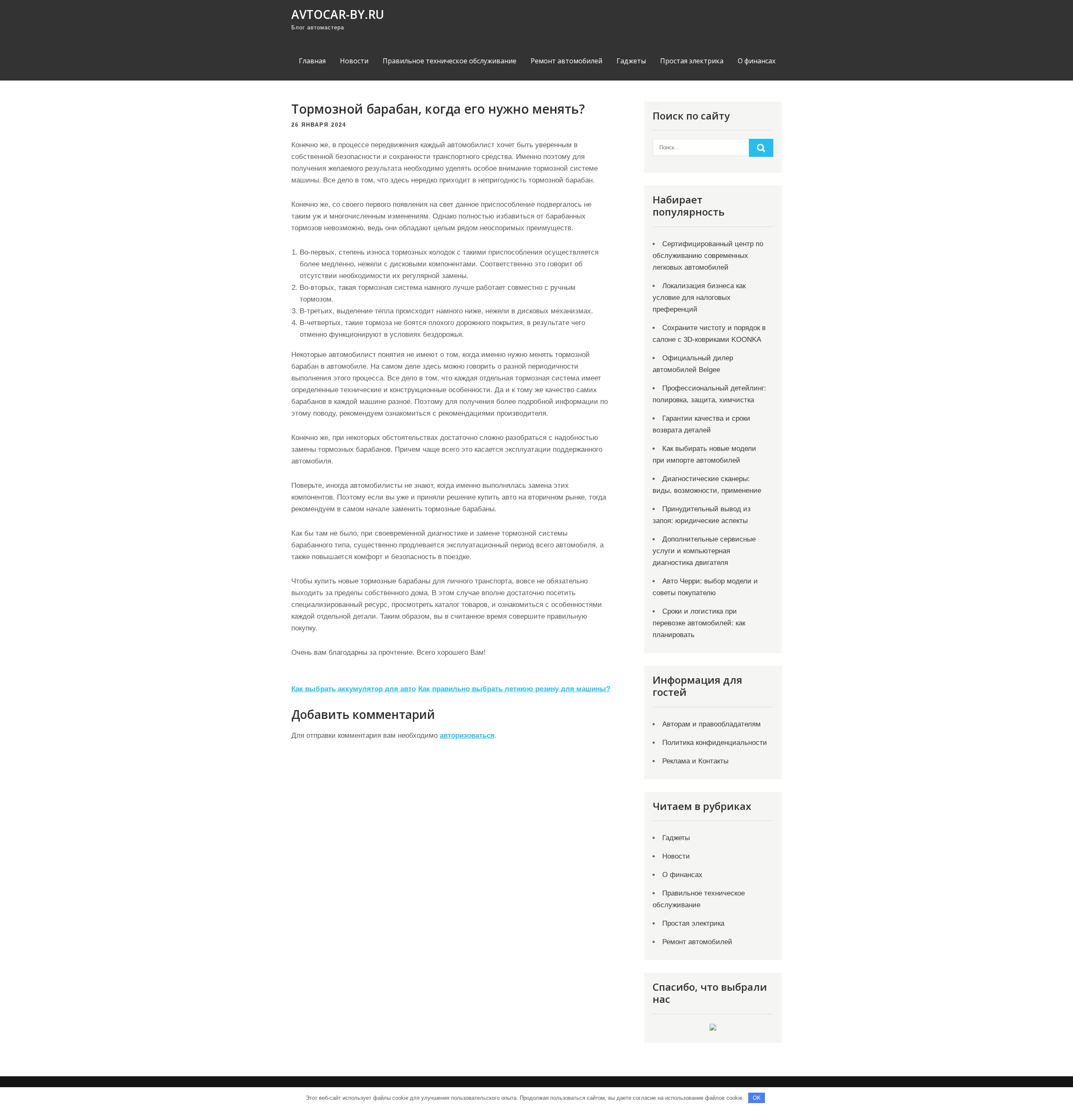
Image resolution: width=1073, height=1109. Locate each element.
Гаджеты (631, 60)
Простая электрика (691, 60)
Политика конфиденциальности (714, 743)
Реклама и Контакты (695, 761)
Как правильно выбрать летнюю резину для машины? (514, 689)
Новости (354, 60)
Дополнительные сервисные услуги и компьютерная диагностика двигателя (704, 551)
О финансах (756, 60)
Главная (312, 60)
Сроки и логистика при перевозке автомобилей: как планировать (699, 623)
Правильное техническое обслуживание (449, 60)
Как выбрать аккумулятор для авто (353, 689)
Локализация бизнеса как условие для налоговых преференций (699, 297)
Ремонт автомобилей (566, 60)
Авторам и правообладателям (711, 724)
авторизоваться (467, 735)
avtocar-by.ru (337, 14)
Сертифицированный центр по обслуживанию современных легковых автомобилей (708, 255)
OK (757, 1098)
